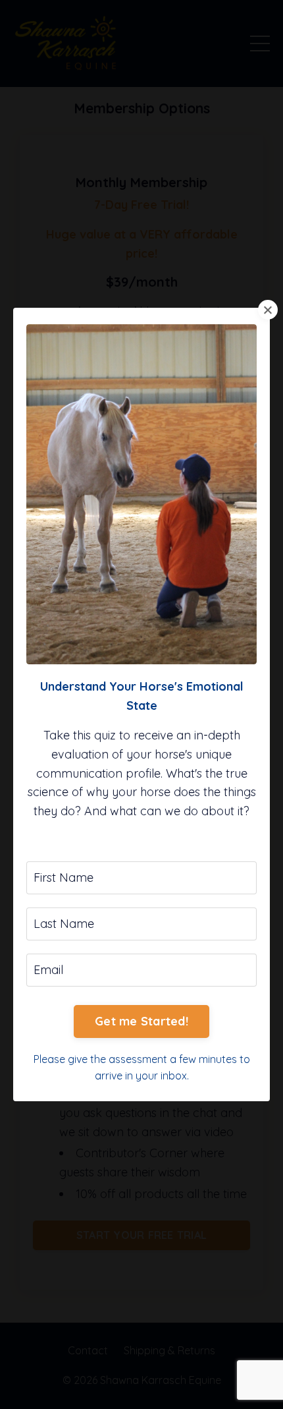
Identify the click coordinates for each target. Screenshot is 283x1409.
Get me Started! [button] (141, 1021)
